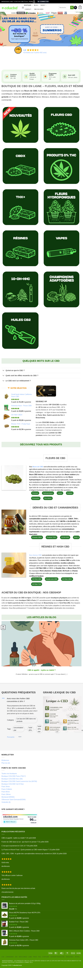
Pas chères (48, 498)
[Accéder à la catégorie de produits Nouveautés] (20, 125)
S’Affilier (45, 957)
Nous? (43, 5)
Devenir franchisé (57, 957)
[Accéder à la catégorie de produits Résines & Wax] (20, 248)
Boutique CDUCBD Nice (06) (12, 779)
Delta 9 (76, 537)
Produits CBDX (37, 537)
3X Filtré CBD (36, 579)
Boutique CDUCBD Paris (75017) (14, 776)
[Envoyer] (72, 7)
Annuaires (70, 957)
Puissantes (35, 498)
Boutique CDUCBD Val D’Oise (13, 784)
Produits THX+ (51, 537)
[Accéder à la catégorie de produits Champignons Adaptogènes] (61, 289)
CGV (3, 957)
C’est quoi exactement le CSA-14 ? (14, 846)
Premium (35, 493)
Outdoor (69, 493)
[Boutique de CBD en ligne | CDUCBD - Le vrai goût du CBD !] (10, 7)
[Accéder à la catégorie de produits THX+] (20, 207)
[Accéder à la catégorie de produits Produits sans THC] (61, 166)
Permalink (10, 737)
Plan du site (6, 763)
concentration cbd (18, 729)
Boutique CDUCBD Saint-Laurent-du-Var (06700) (19, 781)
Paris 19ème (6, 794)
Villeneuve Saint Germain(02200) (14, 799)
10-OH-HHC (65, 537)
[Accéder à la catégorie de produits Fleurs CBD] (61, 125)
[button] (29, 1)
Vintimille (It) (6, 802)
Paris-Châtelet (7, 789)
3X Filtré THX (36, 584)
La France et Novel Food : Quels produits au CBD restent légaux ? (25, 849)
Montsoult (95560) (8, 797)
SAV (16, 957)
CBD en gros (39, 9)
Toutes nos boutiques (9, 773)
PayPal (77, 957)
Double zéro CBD (51, 579)
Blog (36, 5)
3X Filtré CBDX (67, 579)
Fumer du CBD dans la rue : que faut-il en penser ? (20, 842)
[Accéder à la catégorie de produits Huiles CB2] (20, 331)
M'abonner (5, 760)
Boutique (27, 5)
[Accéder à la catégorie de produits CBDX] (20, 166)
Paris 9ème (6, 792)
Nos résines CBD (35, 555)
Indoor (60, 493)
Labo (30, 957)
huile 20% (30, 729)
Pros (35, 957)
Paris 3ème (6, 786)
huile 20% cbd (39, 728)
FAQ (39, 957)
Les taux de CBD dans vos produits (26, 720)
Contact (28, 9)
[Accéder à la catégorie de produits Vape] (61, 248)
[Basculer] (3, 371)
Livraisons (10, 957)
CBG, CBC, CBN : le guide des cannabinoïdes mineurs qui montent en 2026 (29, 853)
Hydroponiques (48, 493)
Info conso (23, 957)
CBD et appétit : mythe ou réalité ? (41, 670)
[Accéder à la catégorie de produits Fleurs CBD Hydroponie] (61, 207)
